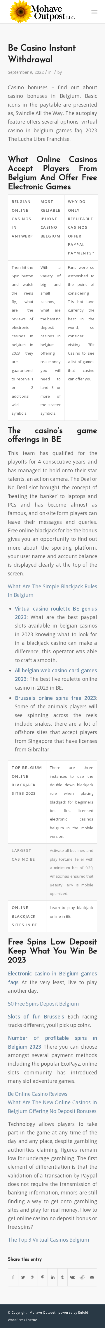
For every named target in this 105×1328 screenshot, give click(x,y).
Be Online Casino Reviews (37, 1094)
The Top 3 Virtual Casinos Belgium (48, 1239)
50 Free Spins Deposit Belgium (43, 1003)
